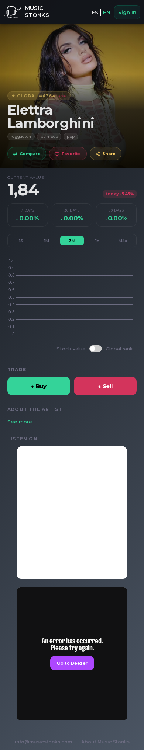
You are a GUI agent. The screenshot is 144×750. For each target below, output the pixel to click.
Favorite (71, 153)
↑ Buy (39, 386)
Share (109, 153)
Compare (27, 153)
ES (95, 12)
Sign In (127, 12)
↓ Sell (105, 386)
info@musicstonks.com (43, 741)
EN (106, 12)
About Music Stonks (105, 741)
